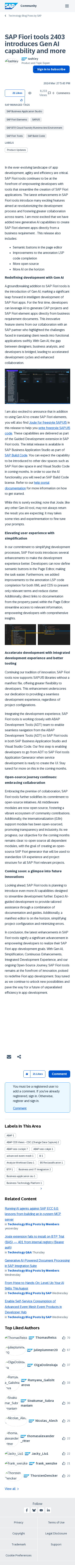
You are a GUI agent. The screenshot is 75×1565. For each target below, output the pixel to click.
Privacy (18, 1522)
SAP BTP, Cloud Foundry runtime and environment (34, 127)
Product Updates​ (16, 150)
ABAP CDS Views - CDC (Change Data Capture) (32, 1142)
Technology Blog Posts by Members (33, 1224)
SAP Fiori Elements (17, 119)
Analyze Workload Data (19, 1162)
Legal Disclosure (56, 1533)
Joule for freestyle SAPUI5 (48, 422)
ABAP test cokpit (42, 1149)
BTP (9, 1169)
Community (28, 5)
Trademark (19, 1544)
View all (10, 1488)
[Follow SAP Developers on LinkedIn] (48, 1510)
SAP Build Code (36, 136)
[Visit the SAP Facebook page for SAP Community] (26, 1510)
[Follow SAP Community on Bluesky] (34, 1510)
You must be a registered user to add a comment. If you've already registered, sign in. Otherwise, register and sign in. (36, 1094)
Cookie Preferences (19, 1555)
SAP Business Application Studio (24, 111)
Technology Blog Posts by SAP (24, 15)
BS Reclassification (50, 1162)
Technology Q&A (20, 1252)
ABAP (9, 1135)
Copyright (18, 1533)
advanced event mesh (19, 1156)
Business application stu (20, 1176)
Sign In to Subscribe (51, 69)
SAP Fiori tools (15, 136)
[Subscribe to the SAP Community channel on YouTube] (41, 1510)
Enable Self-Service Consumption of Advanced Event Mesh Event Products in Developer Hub (33, 1307)
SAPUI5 (36, 119)
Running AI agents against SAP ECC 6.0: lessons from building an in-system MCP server (33, 1214)
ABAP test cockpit (16, 1149)
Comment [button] (59, 1074)
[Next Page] (40, 1188)
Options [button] (35, 76)
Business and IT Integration (34, 1169)
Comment (20, 1108)
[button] (22, 99)
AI (40, 1156)
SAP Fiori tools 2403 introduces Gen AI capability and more (35, 44)
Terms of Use (56, 1522)
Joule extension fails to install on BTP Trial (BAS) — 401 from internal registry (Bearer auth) (34, 1242)
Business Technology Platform (23, 1183)
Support (56, 1544)
